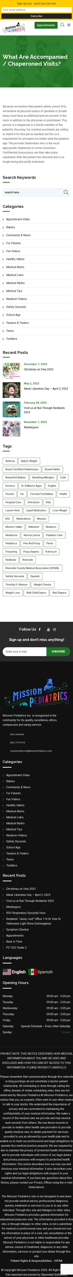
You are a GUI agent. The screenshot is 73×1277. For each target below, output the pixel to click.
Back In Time (14, 941)
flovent (9, 494)
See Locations (17, 734)
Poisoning (11, 551)
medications (23, 518)
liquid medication (36, 510)
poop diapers (31, 551)
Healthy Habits (15, 259)
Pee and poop (31, 543)
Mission (41, 518)
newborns (11, 535)
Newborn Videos (16, 299)
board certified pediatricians (21, 469)
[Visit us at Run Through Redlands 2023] (13, 409)
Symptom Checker (17, 929)
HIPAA (58, 1260)
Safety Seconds (16, 307)
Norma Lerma (32, 535)
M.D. (7, 518)
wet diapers (59, 592)
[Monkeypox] (13, 429)
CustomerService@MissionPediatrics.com (31, 751)
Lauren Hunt (12, 510)
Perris (49, 543)
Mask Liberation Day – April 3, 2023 (46, 388)
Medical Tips (14, 291)
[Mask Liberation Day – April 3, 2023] (13, 390)
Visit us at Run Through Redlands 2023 (30, 901)
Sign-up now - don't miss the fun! (36, 3)
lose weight (60, 510)
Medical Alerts (15, 267)
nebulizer (34, 526)
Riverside (28, 559)
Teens (10, 330)
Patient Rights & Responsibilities (31, 1260)
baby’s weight (29, 461)
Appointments (46, 25)
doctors (10, 485)
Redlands (10, 559)
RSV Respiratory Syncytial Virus (26, 913)
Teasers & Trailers (17, 323)
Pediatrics (11, 543)
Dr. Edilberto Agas (31, 485)
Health (63, 494)
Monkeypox (31, 427)
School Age (13, 315)
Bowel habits (52, 469)
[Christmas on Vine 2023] (13, 371)
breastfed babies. (15, 477)
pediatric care (54, 535)
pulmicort (51, 551)
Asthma (10, 461)
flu (22, 494)
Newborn (51, 526)
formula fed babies (41, 494)
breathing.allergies (43, 477)
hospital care (13, 502)
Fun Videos (13, 251)
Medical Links (15, 275)
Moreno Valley (13, 526)
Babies (10, 227)
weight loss (12, 592)
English (52, 485)
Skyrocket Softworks (54, 1274)
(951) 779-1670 (17, 742)
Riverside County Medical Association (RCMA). (32, 568)
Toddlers (11, 338)
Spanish (35, 576)
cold (63, 477)
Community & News (18, 235)
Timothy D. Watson (16, 584)
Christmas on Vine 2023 (39, 369)
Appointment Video (18, 219)
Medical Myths (15, 283)
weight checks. (43, 584)
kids (48, 502)
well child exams (36, 592)
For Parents (13, 243)
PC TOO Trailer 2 (16, 947)
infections (34, 502)
